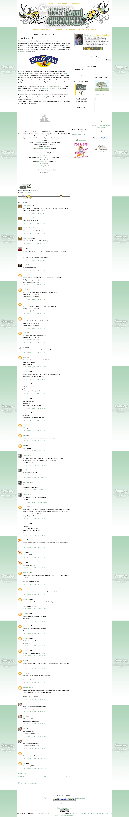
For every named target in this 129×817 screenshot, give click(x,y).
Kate (24, 347)
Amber (24, 275)
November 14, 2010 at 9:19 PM (34, 711)
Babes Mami (26, 455)
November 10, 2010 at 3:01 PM (34, 440)
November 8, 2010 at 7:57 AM (34, 233)
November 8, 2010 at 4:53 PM (34, 299)
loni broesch (26, 572)
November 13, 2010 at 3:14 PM (34, 535)
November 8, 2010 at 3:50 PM (34, 270)
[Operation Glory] (81, 140)
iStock (104, 152)
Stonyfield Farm (22, 51)
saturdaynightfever (28, 673)
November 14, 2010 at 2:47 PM (34, 594)
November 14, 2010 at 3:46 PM (34, 621)
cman (24, 753)
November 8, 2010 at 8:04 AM (34, 260)
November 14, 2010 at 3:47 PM (34, 633)
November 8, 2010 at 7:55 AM (34, 213)
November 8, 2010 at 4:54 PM (34, 328)
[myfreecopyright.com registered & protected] (64, 798)
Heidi (24, 704)
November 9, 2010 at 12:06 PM (34, 367)
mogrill (25, 357)
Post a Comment (22, 773)
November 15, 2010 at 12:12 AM (35, 758)
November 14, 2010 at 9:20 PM (34, 748)
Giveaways (27, 192)
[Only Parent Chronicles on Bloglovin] (100, 139)
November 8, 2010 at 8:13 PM (34, 352)
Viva (24, 540)
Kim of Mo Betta (27, 205)
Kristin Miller (47, 814)
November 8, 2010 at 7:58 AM (34, 243)
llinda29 (25, 425)
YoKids (31, 73)
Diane (24, 248)
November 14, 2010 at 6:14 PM (34, 699)
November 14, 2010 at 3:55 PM (34, 668)
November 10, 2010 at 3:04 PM (34, 451)
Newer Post (21, 776)
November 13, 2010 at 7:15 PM (34, 568)
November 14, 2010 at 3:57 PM (34, 682)
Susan (24, 660)
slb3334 (25, 265)
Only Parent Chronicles (42, 148)
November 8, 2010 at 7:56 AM (34, 223)
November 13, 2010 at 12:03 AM (35, 490)
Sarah (24, 589)
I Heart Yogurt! (25, 37)
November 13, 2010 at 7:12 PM (34, 547)
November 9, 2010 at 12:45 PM (34, 408)
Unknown (25, 507)
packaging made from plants (47, 88)
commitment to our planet (54, 86)
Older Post (67, 776)
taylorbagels (26, 599)
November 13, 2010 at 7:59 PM (34, 584)
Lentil (24, 435)
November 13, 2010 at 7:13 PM (34, 558)
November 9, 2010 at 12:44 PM (34, 379)
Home (44, 776)
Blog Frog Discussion (43, 157)
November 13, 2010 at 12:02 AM (35, 465)
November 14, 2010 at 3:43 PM (34, 609)
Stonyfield (38, 142)
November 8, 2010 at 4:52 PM (34, 285)
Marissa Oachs (27, 687)
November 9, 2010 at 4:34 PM (34, 430)
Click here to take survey (78, 134)
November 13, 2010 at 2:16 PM (34, 519)
